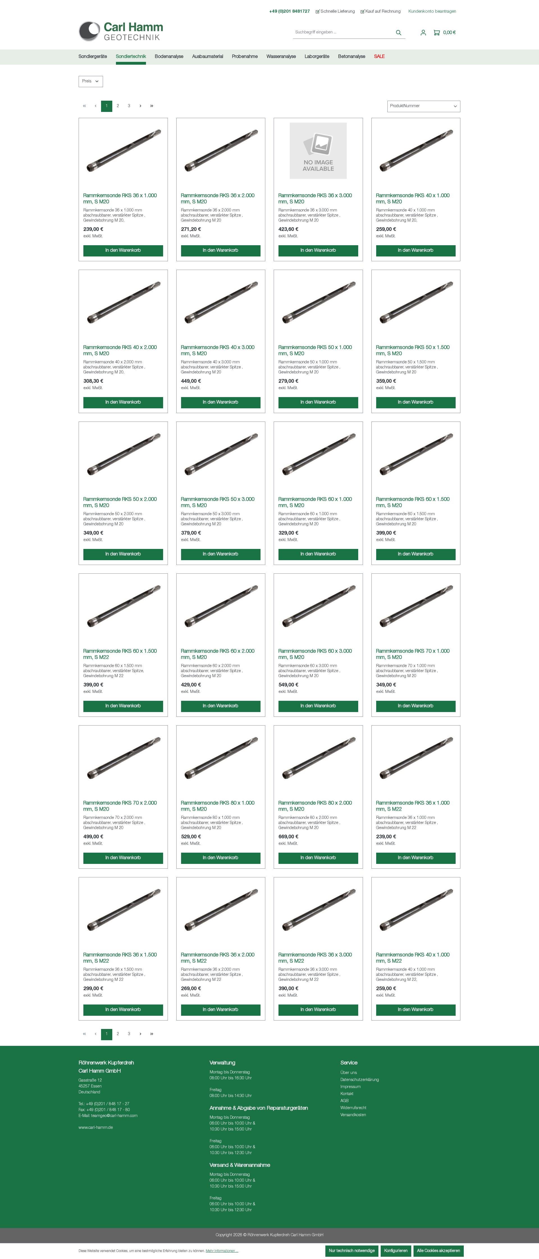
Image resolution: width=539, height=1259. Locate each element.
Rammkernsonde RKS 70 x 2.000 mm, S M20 (120, 806)
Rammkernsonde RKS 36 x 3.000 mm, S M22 (315, 958)
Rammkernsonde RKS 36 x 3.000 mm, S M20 (315, 199)
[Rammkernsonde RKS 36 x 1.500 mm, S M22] (123, 910)
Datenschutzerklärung (360, 1080)
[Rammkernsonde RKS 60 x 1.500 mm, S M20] (416, 454)
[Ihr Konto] (423, 33)
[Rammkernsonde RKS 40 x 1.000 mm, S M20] (416, 151)
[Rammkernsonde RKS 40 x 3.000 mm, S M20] (221, 302)
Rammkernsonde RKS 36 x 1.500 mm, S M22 (120, 958)
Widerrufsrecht (353, 1108)
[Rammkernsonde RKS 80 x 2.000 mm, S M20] (318, 758)
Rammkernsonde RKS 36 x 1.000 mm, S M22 (412, 806)
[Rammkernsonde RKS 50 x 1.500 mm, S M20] (416, 302)
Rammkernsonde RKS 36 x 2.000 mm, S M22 (217, 958)
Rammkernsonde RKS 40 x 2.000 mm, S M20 (120, 351)
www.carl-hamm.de (96, 1128)
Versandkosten (353, 1115)
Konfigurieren (396, 1251)
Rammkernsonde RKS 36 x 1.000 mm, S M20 (120, 199)
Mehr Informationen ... (222, 1251)
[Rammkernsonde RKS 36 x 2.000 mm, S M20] (221, 151)
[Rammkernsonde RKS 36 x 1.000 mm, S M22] (416, 758)
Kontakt (347, 1094)
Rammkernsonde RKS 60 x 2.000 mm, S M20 (217, 654)
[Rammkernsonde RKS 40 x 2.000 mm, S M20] (123, 302)
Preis (87, 82)
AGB (344, 1101)
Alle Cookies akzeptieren (438, 1251)
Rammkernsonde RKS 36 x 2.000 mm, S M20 (217, 199)
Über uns (349, 1073)
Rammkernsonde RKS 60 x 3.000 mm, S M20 (315, 654)
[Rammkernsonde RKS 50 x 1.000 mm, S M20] (318, 302)
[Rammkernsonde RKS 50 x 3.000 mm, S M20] (221, 454)
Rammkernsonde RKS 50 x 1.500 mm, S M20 (412, 351)
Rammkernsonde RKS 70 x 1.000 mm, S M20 (412, 654)
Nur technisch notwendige (352, 1251)
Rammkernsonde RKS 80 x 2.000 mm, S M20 (315, 806)
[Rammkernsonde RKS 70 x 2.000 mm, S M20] (123, 758)
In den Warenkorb (123, 251)
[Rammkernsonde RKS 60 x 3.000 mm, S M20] (318, 606)
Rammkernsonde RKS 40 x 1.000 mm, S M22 (412, 958)
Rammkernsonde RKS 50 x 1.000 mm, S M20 (315, 351)
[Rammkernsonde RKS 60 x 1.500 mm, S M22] (123, 606)
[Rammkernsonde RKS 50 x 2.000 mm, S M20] (123, 454)
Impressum (351, 1087)
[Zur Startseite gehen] (121, 32)
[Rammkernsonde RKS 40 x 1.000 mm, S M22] (416, 910)
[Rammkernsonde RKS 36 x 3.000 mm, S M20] (318, 151)
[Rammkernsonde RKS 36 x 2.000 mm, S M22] (221, 910)
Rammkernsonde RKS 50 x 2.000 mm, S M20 (120, 502)
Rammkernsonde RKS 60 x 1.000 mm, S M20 (315, 502)
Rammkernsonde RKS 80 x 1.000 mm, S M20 (217, 806)
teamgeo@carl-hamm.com (114, 1116)
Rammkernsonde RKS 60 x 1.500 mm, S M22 (120, 654)
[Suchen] (398, 33)
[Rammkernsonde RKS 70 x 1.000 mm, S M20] (416, 606)
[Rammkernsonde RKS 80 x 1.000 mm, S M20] (221, 758)
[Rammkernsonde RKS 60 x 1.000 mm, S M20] (318, 454)
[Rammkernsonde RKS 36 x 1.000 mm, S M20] (123, 151)
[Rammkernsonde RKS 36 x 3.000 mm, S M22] (318, 910)
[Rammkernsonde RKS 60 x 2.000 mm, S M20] (221, 606)
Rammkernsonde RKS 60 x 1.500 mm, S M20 (412, 502)
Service (349, 1063)
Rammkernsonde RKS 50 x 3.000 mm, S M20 (217, 502)
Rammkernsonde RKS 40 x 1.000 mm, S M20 (412, 199)
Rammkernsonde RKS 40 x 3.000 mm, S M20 (217, 351)
